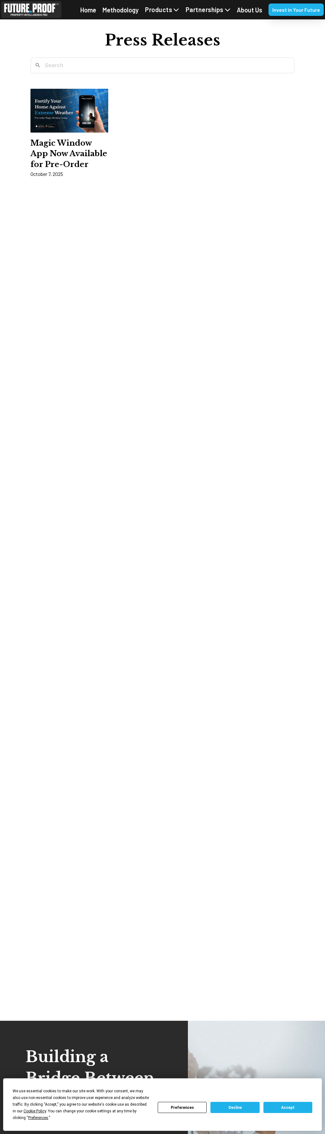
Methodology (121, 10)
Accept (288, 1107)
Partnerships (204, 9)
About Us (249, 10)
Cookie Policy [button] (34, 1111)
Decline (235, 1107)
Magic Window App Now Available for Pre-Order (68, 153)
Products (158, 9)
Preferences (182, 1107)
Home (88, 10)
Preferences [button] (38, 1118)
